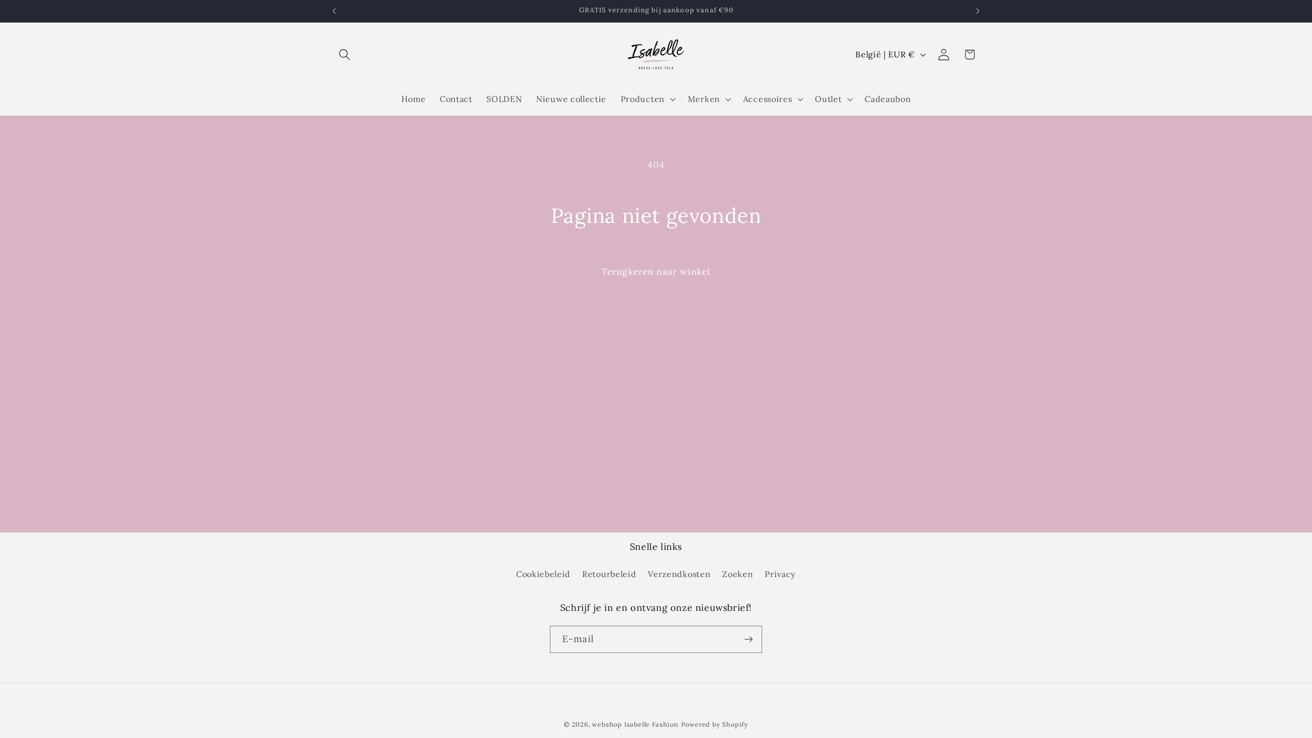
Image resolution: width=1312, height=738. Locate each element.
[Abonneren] (748, 639)
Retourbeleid (609, 574)
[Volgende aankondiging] (978, 11)
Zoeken (737, 574)
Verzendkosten (679, 574)
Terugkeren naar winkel (656, 271)
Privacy (780, 574)
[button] (345, 55)
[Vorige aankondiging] (334, 11)
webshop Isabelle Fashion (635, 724)
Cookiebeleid (543, 574)
